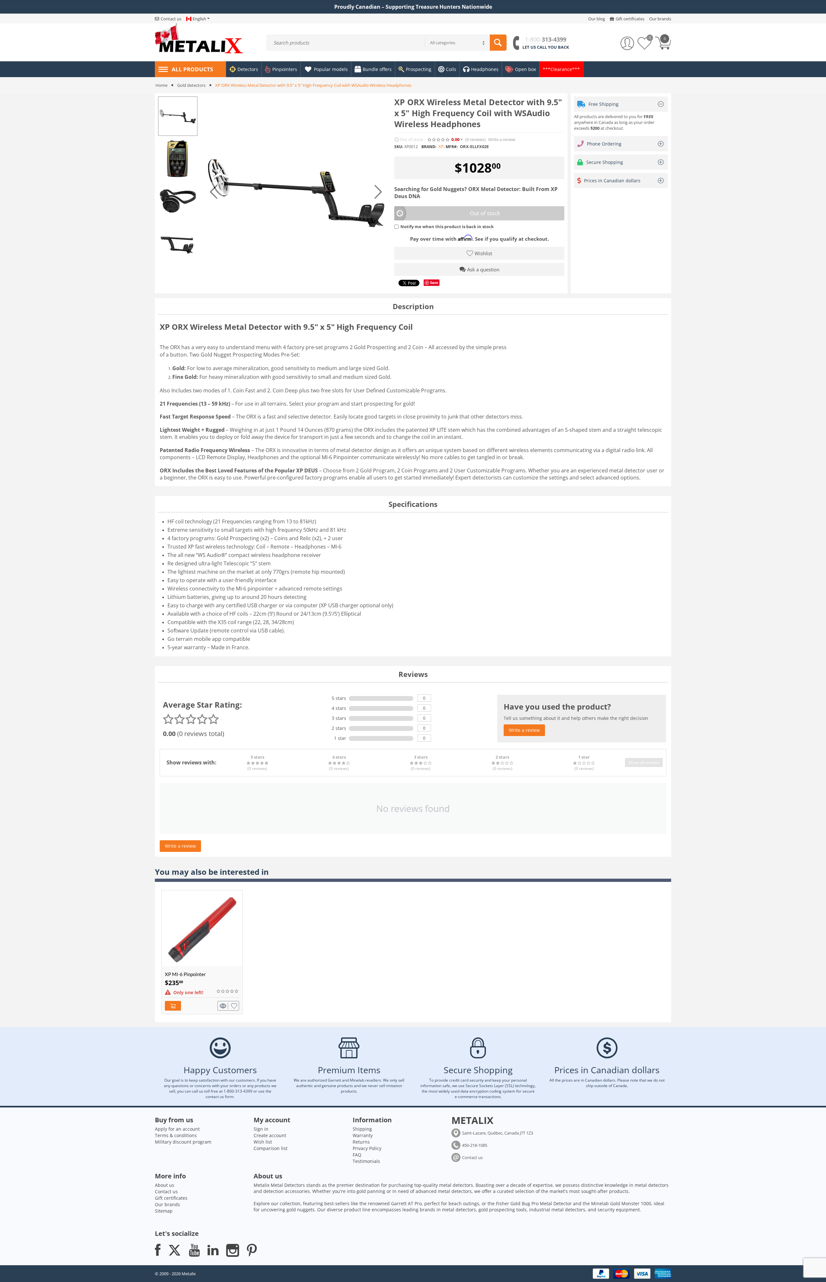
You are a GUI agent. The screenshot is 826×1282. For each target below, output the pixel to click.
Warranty (363, 1135)
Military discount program (183, 1142)
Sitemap (164, 1211)
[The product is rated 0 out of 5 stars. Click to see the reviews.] (439, 139)
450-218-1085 (474, 1145)
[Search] (498, 43)
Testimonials (366, 1161)
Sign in (261, 1129)
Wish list (263, 1142)
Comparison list (270, 1148)
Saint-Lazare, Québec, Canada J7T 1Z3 (497, 1133)
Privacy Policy (367, 1148)
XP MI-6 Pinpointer (185, 974)
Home (161, 85)
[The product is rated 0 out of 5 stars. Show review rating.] (228, 991)
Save (434, 282)
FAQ (357, 1155)
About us (164, 1185)
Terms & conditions (176, 1135)
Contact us (472, 1157)
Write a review (501, 139)
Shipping (362, 1129)
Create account (270, 1135)
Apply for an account (177, 1129)
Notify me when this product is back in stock (447, 226)
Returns (361, 1142)
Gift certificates (171, 1198)
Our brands (167, 1204)
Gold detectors (191, 85)
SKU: (398, 146)
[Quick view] (224, 1006)
